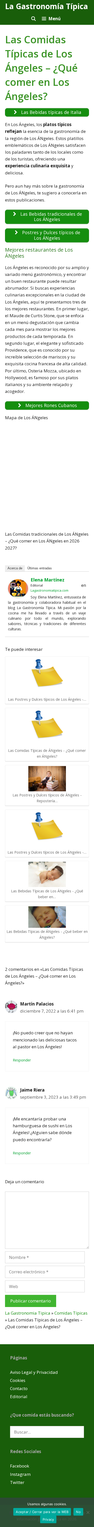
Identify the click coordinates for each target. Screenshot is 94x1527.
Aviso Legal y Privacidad (34, 1372)
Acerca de (15, 568)
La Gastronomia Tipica (27, 1313)
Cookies (17, 1380)
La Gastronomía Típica (46, 6)
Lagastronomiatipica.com (49, 590)
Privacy (48, 1519)
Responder (22, 1060)
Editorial (18, 1396)
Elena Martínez (47, 580)
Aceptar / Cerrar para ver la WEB (42, 1512)
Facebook (19, 1466)
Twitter (17, 1482)
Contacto (19, 1388)
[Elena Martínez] (18, 596)
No (78, 1512)
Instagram (20, 1474)
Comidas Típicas (70, 1313)
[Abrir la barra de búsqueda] (33, 18)
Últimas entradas (39, 568)
